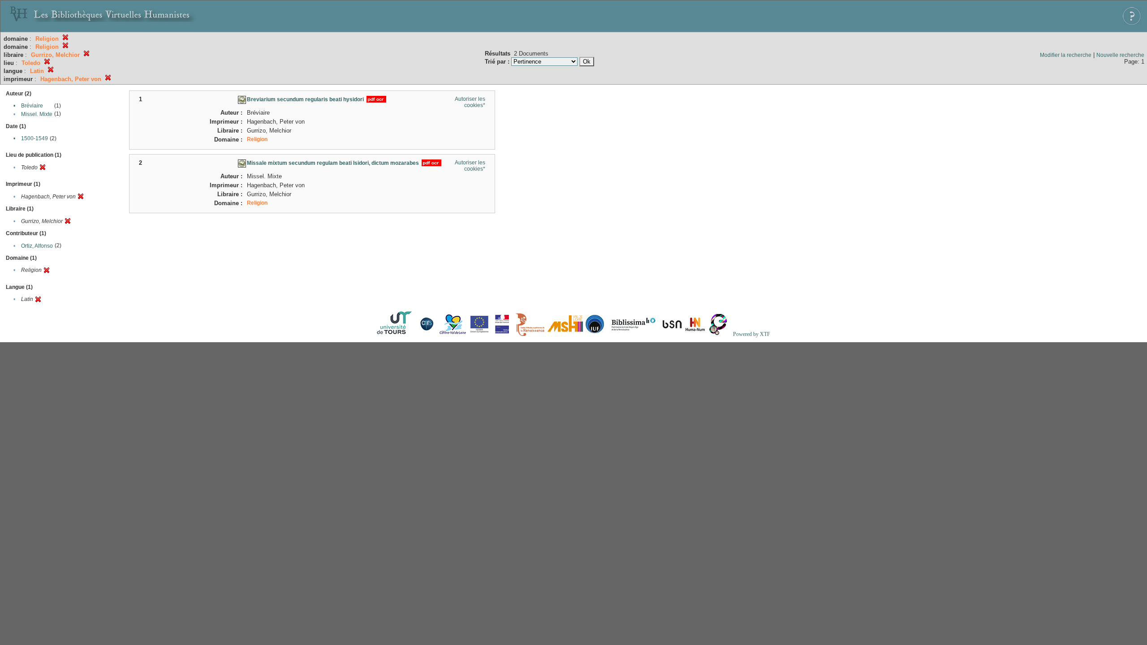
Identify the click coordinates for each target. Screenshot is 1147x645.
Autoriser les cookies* (470, 102)
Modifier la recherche (1065, 55)
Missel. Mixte (36, 114)
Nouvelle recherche (1120, 55)
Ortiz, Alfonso (37, 246)
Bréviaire (32, 106)
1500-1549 (34, 138)
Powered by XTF (751, 334)
